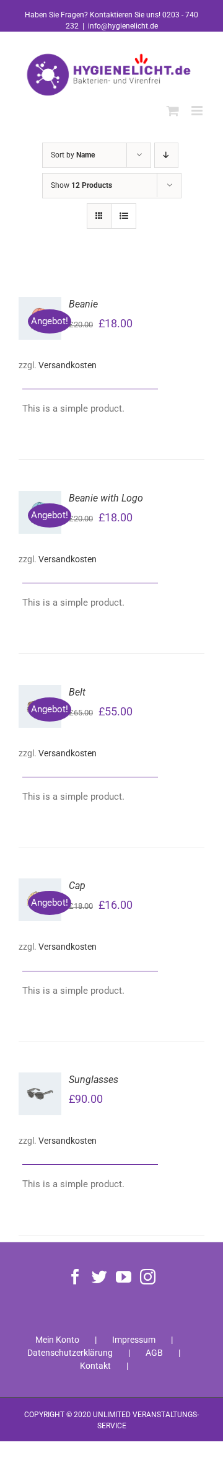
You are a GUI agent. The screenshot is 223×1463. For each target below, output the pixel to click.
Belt (77, 692)
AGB (154, 1353)
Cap (77, 885)
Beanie (83, 304)
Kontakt (95, 1366)
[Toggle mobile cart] (173, 110)
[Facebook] (75, 1276)
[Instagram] (147, 1276)
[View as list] (124, 216)
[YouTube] (123, 1276)
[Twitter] (99, 1276)
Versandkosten (67, 365)
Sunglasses (93, 1079)
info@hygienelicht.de (123, 26)
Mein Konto (57, 1340)
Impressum (133, 1340)
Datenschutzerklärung (70, 1353)
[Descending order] (166, 155)
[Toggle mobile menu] (197, 110)
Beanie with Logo (106, 498)
